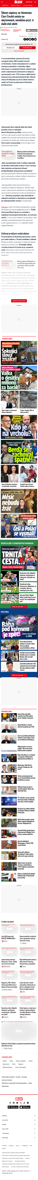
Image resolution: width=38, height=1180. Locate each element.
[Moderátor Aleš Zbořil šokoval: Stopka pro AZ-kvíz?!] (9, 768)
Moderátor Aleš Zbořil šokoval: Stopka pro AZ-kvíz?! (25, 767)
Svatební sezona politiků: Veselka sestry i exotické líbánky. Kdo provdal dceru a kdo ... (28, 655)
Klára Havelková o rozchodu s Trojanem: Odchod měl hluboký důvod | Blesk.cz (26, 757)
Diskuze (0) (4, 39)
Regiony (21, 1064)
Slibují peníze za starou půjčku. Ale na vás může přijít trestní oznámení (25, 748)
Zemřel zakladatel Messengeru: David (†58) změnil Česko (25, 843)
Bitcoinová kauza (7, 1067)
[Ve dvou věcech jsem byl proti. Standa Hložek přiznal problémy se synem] (9, 779)
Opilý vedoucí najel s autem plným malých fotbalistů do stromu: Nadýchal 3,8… (26, 821)
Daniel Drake (5, 1086)
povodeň (18, 1077)
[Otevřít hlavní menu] (2, 2)
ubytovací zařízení (7, 1080)
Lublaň (30, 1083)
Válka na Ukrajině (21, 1061)
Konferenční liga (6, 591)
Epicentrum (6, 1064)
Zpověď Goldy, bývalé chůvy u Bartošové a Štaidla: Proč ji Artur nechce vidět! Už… (26, 832)
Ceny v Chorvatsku (20, 1067)
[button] (13, 1107)
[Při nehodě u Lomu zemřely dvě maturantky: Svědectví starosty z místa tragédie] (9, 801)
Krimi (13, 1064)
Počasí (30, 1061)
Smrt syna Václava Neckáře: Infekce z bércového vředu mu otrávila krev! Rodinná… (26, 738)
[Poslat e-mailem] (35, 39)
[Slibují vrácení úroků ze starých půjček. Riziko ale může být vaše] (9, 790)
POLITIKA (5, 612)
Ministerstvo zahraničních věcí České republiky (14, 1083)
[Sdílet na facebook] (24, 39)
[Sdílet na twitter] (27, 39)
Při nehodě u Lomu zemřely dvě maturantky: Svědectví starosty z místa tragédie (26, 799)
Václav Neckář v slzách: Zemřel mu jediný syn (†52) (26, 726)
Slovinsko (24, 1077)
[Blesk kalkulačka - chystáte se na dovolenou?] (19, 30)
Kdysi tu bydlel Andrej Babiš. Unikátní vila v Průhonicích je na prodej (26, 876)
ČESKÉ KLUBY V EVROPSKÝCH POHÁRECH (17, 543)
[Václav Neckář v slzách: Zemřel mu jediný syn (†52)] (9, 728)
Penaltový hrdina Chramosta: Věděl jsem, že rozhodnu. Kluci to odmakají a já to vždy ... (28, 587)
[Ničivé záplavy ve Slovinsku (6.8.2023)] (6, 29)
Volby (11, 1061)
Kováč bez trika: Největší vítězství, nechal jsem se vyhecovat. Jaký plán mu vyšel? (27, 576)
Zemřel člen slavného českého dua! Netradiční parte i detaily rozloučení (25, 716)
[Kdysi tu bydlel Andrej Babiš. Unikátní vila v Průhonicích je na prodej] (9, 877)
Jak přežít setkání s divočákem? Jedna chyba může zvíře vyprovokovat (25, 854)
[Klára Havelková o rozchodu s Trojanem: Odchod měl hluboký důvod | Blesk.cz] (9, 758)
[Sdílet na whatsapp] (32, 39)
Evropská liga (5, 580)
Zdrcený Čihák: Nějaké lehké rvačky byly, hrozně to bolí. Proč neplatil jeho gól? (28, 598)
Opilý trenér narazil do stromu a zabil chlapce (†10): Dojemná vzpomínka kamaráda (26, 866)
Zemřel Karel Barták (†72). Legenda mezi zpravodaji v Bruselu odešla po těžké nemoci (28, 666)
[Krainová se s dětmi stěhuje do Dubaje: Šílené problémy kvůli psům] (9, 812)
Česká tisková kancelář (8, 1077)
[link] (10, 1103)
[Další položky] (35, 5)
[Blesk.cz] (18, 2)
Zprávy (5, 1061)
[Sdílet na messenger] (30, 39)
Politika (4, 649)
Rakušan (4, 207)
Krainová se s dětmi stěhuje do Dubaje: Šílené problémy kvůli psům (26, 810)
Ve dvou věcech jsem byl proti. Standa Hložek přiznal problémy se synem (26, 778)
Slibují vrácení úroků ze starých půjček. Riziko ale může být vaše (26, 789)
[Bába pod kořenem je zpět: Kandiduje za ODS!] (19, 626)
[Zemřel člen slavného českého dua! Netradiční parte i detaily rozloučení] (9, 717)
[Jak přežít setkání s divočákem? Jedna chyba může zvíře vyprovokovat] (9, 855)
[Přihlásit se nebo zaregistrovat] (35, 2)
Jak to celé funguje (19, 50)
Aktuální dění (7, 1057)
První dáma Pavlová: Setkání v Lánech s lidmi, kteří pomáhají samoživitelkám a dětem (27, 644)
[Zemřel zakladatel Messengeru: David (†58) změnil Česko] (9, 844)
